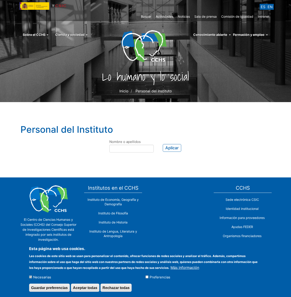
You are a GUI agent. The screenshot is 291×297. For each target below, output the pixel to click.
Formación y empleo (248, 35)
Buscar (146, 16)
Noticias (184, 16)
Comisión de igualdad (237, 16)
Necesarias (42, 277)
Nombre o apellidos (125, 142)
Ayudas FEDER (242, 227)
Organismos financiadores (242, 236)
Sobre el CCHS (34, 35)
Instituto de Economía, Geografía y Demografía (113, 202)
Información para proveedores (242, 218)
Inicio (123, 91)
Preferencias (160, 277)
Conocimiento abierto (210, 35)
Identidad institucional (242, 209)
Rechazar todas (116, 288)
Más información (185, 267)
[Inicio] (145, 46)
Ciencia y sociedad (70, 35)
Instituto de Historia (113, 222)
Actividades (164, 16)
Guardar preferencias (49, 288)
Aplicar (172, 147)
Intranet (263, 16)
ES (263, 7)
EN (270, 7)
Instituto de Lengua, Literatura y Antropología (113, 233)
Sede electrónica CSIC (242, 199)
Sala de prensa (205, 16)
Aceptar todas (85, 288)
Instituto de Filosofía (113, 213)
